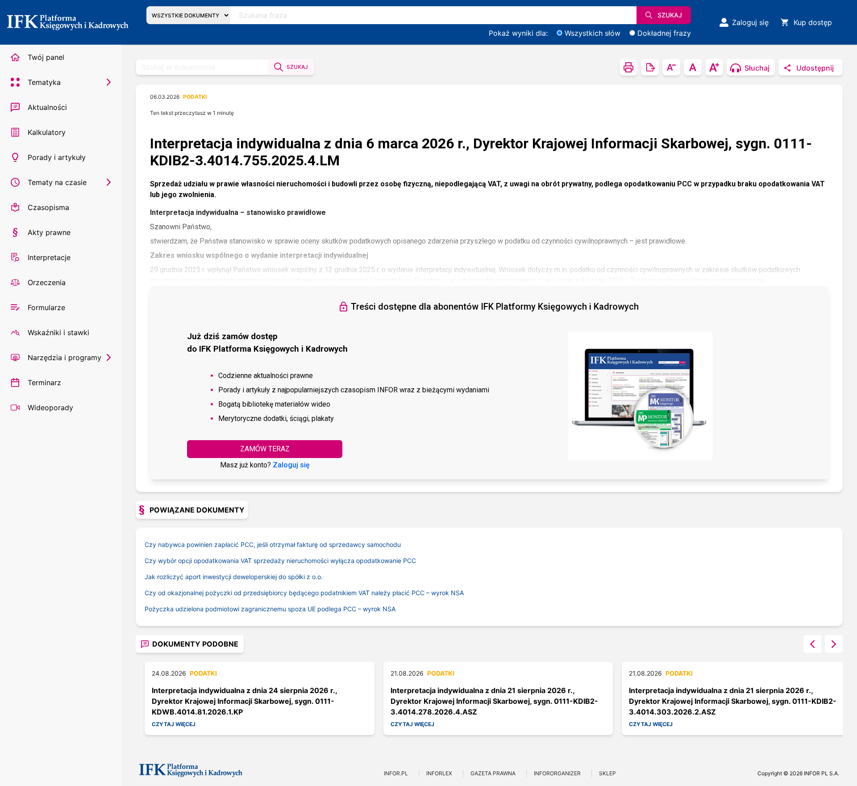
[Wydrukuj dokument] (628, 67)
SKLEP (607, 773)
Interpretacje (49, 257)
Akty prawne (49, 232)
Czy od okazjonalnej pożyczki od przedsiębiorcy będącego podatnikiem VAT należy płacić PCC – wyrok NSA (304, 593)
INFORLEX (439, 773)
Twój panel (46, 57)
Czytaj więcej (174, 724)
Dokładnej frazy (664, 33)
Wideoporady (50, 407)
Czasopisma (48, 207)
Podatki (195, 96)
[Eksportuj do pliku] (650, 67)
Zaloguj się (291, 465)
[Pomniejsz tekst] (671, 67)
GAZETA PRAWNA (493, 773)
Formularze (46, 307)
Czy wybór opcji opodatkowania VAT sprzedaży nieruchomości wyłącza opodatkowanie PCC (280, 560)
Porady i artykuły (57, 157)
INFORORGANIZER (557, 773)
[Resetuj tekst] (693, 67)
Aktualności (47, 107)
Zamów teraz (265, 449)
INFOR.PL (396, 773)
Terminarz (44, 382)
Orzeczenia (47, 282)
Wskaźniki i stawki (58, 332)
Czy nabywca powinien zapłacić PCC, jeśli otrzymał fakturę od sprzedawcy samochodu (273, 544)
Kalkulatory (47, 132)
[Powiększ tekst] (714, 67)
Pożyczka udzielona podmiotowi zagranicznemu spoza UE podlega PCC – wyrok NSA (270, 609)
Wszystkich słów (592, 33)
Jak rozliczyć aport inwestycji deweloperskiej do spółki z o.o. (234, 576)
